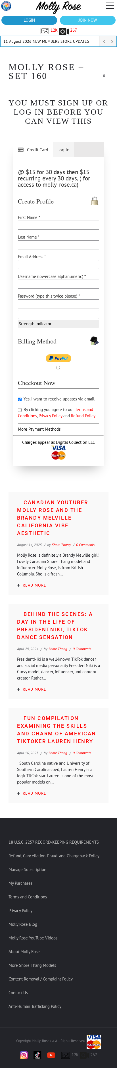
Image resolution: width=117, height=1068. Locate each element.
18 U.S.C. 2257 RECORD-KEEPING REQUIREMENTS (54, 842)
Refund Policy (83, 415)
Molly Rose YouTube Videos (33, 938)
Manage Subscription (27, 869)
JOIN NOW (88, 20)
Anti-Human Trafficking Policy (35, 1006)
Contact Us (18, 992)
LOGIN (29, 20)
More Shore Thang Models (32, 965)
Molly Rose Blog (23, 924)
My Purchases (20, 883)
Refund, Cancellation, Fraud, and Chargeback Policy (54, 856)
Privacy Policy (51, 415)
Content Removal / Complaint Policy (41, 979)
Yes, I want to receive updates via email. (58, 399)
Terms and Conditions (28, 897)
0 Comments (85, 544)
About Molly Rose (24, 951)
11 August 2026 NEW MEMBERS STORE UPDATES (46, 41)
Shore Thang (61, 544)
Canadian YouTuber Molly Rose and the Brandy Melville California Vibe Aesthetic (52, 517)
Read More (34, 585)
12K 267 (63, 30)
